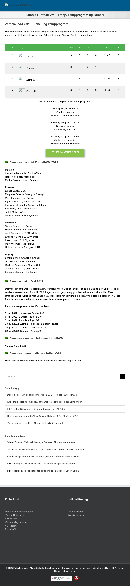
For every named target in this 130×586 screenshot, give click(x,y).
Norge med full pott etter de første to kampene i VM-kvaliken (47, 456)
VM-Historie (11, 525)
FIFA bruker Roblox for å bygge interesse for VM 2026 (36, 409)
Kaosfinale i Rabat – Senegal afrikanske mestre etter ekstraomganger (44, 401)
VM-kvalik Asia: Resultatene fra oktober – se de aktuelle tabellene (50, 449)
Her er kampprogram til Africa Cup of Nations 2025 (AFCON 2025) (42, 416)
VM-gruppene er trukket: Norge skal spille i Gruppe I (35, 423)
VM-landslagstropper (16, 522)
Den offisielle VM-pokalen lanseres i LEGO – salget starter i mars (42, 394)
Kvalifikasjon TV (76, 515)
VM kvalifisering (76, 511)
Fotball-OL (10, 529)
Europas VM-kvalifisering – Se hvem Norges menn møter (45, 442)
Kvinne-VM (11, 518)
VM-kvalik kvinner (14, 515)
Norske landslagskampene (19, 511)
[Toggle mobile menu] (123, 6)
